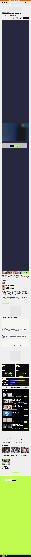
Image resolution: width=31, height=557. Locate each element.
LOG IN (12, 146)
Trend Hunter (3, 12)
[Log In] (27, 2)
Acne (27, 292)
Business (21, 4)
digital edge (25, 293)
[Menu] (28, 2)
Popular (5, 4)
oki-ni (20, 18)
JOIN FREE (16, 146)
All (2, 4)
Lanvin (8, 293)
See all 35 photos (5, 303)
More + (29, 4)
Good (25, 4)
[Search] (25, 2)
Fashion (5, 12)
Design (16, 4)
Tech (8, 4)
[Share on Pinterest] (28, 18)
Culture (13, 4)
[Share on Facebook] (26, 18)
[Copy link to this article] (23, 18)
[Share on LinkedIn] (24, 18)
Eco (23, 4)
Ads (18, 4)
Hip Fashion (8, 12)
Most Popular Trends (14, 432)
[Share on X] (27, 18)
